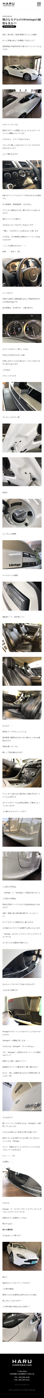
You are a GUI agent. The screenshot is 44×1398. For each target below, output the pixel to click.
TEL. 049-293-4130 (22, 1377)
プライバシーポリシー (22, 1384)
